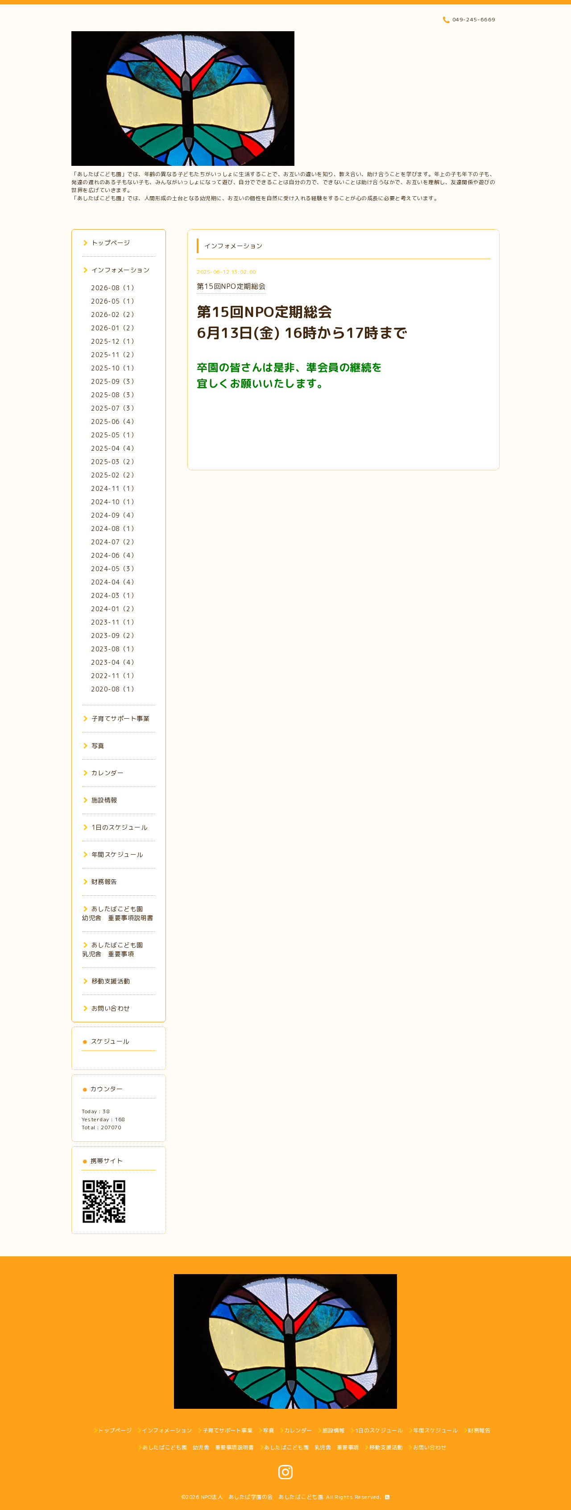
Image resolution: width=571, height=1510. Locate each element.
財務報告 (104, 881)
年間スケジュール (117, 854)
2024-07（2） (114, 542)
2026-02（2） (114, 314)
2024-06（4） (114, 555)
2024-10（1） (114, 502)
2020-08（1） (114, 689)
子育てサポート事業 (120, 718)
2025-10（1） (114, 368)
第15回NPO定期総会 (231, 286)
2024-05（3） (114, 568)
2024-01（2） (114, 609)
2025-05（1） (114, 435)
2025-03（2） (114, 461)
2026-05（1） (114, 301)
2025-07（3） (114, 408)
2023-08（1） (114, 649)
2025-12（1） (114, 341)
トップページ (110, 243)
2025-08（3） (114, 395)
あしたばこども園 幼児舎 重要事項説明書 (117, 913)
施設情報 (104, 800)
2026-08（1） (114, 288)
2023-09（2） (114, 635)
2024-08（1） (114, 528)
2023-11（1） (114, 622)
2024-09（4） (114, 515)
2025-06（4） (114, 421)
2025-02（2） (114, 475)
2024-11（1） (114, 488)
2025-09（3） (114, 381)
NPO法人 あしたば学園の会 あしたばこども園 (262, 1497)
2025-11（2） (114, 354)
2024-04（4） (114, 582)
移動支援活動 (110, 981)
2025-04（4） (114, 448)
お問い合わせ (110, 1008)
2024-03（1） (114, 595)
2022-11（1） (114, 675)
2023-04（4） (114, 662)
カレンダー (107, 773)
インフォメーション (120, 270)
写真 (97, 745)
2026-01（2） (114, 328)
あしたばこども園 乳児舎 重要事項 (115, 949)
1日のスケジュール (119, 827)
